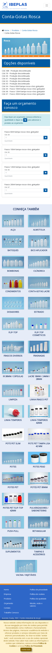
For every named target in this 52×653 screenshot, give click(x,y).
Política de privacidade (39, 589)
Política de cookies (37, 594)
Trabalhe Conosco (11, 612)
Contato (7, 608)
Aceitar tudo (26, 649)
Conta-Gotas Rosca (29, 30)
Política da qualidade (38, 598)
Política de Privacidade (33, 646)
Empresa (7, 594)
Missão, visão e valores (36, 604)
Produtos (15, 30)
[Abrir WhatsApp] (47, 634)
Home (6, 30)
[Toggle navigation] (47, 5)
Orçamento (8, 603)
